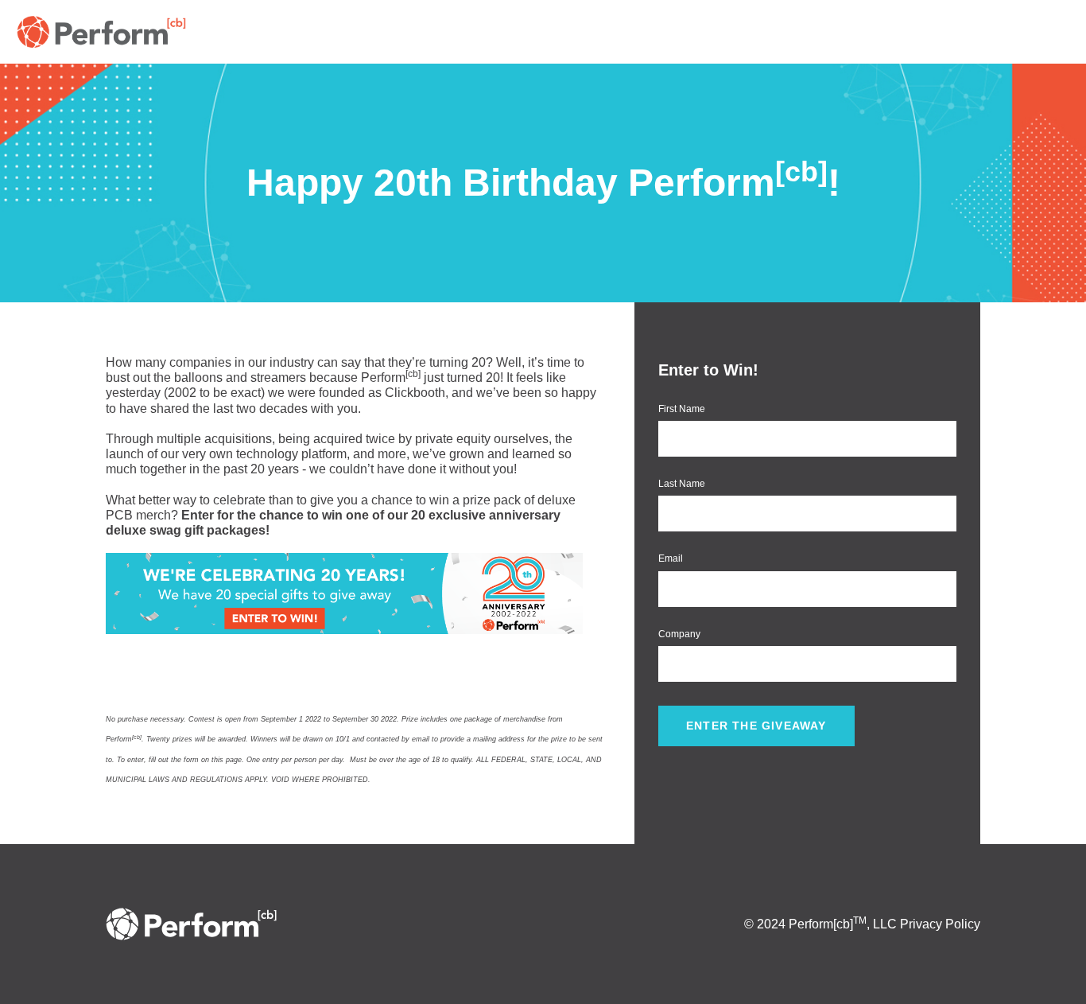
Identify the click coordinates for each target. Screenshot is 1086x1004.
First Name (681, 408)
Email (670, 558)
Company (679, 634)
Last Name (681, 483)
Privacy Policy (940, 924)
